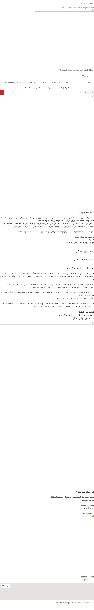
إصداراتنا (44, 82)
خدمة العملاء (88, 500)
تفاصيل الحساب (49, 87)
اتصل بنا (37, 87)
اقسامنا (68, 82)
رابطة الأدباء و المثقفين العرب (13, 82)
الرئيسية (88, 82)
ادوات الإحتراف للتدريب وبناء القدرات (77, 70)
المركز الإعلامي (64, 87)
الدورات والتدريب (56, 82)
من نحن (78, 82)
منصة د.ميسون (32, 82)
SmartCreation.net (88, 602)
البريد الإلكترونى (87, 508)
